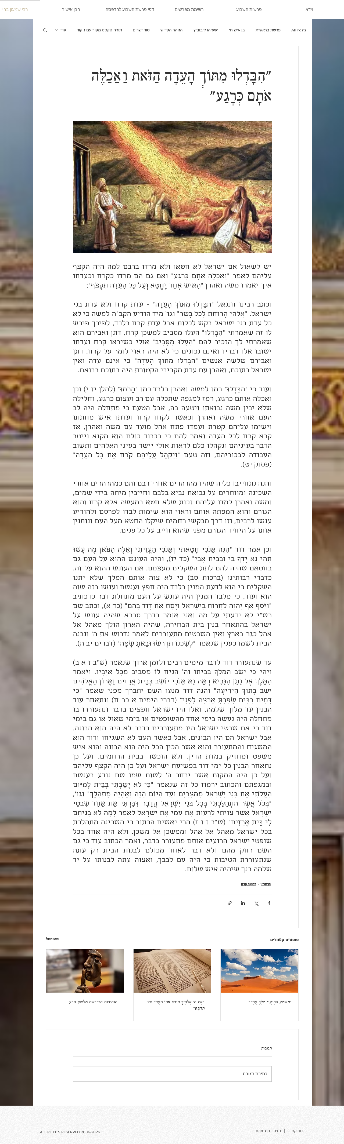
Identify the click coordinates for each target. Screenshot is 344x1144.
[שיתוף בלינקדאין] (242, 903)
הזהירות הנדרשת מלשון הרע (93, 1002)
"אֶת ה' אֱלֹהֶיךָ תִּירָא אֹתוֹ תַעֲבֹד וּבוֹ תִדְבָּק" (176, 1005)
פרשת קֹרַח (248, 884)
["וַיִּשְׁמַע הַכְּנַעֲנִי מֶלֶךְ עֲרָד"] (259, 971)
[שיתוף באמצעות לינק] (229, 903)
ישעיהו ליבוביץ (206, 30)
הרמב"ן (265, 884)
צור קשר (296, 1131)
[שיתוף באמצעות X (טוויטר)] (256, 903)
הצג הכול (52, 939)
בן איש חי (237, 30)
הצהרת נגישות (268, 1131)
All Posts (298, 30)
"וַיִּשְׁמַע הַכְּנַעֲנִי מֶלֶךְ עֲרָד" (270, 1002)
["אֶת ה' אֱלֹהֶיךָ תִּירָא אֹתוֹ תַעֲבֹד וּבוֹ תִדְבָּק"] (172, 971)
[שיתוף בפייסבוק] (269, 903)
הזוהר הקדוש (171, 30)
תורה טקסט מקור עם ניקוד (99, 30)
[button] (45, 30)
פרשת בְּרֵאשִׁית (268, 30)
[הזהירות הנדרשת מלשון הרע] (85, 971)
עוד (63, 30)
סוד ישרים (141, 30)
